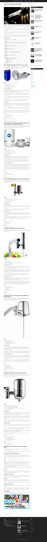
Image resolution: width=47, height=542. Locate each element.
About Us (32, 526)
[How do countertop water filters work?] (32, 27)
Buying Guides (8, 513)
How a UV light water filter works (38, 38)
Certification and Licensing (9, 62)
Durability (8, 61)
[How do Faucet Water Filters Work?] (32, 33)
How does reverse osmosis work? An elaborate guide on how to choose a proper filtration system (38, 16)
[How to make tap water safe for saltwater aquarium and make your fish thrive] (32, 50)
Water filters (11, 513)
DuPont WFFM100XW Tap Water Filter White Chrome (11, 45)
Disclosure (32, 530)
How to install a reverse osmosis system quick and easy (38, 10)
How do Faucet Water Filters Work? (38, 32)
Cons (6, 57)
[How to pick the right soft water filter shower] (32, 22)
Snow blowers (32, 82)
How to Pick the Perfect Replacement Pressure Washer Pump (25, 531)
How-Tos (32, 77)
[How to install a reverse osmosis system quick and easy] (32, 11)
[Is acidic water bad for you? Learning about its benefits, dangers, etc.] (32, 61)
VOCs (27, 282)
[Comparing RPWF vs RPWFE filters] (32, 44)
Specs (6, 40)
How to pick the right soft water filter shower (39, 21)
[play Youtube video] (16, 502)
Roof (31, 81)
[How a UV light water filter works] (32, 39)
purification (28, 281)
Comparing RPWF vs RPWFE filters (38, 43)
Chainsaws (32, 74)
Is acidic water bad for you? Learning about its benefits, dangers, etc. (38, 60)
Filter (7, 59)
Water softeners (34, 86)
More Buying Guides (19, 534)
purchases (10, 526)
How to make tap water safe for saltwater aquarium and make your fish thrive (39, 50)
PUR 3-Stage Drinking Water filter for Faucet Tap (10, 39)
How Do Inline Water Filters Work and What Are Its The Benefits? (38, 55)
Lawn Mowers (32, 78)
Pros (6, 47)
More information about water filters (35, 65)
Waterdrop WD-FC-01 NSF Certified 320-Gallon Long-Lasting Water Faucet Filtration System (15, 42)
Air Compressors (33, 70)
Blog (31, 525)
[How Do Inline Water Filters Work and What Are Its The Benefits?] (32, 56)
